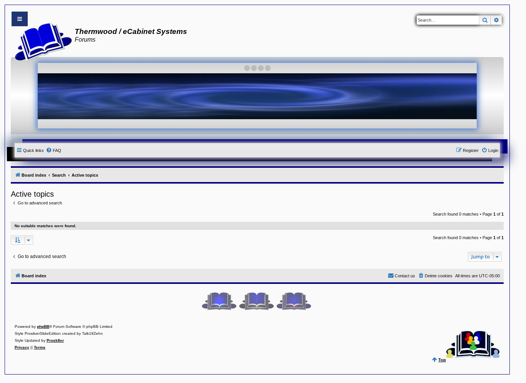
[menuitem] (53, 150)
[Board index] (41, 41)
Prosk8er (55, 340)
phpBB (43, 326)
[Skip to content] (20, 19)
